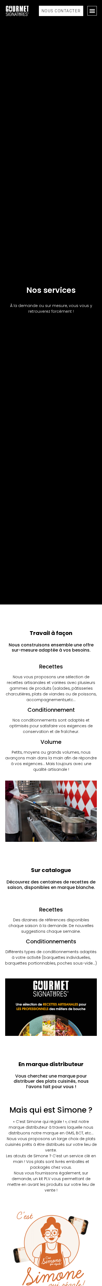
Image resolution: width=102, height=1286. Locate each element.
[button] (92, 11)
